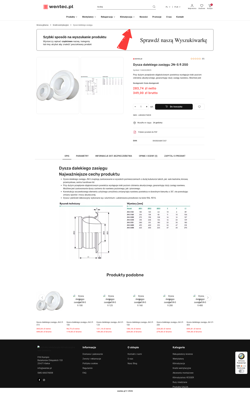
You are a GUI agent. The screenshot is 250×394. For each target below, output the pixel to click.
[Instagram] (44, 380)
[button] (57, 85)
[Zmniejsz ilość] (135, 106)
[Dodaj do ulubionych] (199, 107)
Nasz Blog (132, 363)
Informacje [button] (89, 347)
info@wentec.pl (45, 368)
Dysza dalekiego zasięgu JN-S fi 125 (109, 323)
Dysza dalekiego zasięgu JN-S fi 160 (140, 323)
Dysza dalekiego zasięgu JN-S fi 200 (170, 323)
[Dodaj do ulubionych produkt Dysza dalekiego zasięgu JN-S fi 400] (211, 286)
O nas (130, 359)
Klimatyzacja (179, 363)
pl (167, 7)
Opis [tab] (67, 156)
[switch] (241, 371)
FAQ (84, 373)
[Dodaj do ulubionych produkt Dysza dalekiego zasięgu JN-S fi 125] (120, 286)
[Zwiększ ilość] (147, 106)
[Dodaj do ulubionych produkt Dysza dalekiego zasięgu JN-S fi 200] (180, 286)
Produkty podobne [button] (125, 274)
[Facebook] (39, 380)
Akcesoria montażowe (183, 373)
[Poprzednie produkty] (42, 297)
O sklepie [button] (133, 347)
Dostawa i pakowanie (93, 354)
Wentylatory (178, 359)
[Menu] (245, 353)
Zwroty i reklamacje (92, 359)
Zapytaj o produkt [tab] (175, 156)
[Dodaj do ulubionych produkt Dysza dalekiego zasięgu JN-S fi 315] (60, 286)
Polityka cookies (90, 363)
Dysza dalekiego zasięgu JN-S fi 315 (49, 323)
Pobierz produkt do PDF (147, 132)
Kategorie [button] (179, 347)
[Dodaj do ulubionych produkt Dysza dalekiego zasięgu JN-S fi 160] (150, 286)
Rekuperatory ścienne (183, 354)
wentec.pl (121, 391)
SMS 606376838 (45, 373)
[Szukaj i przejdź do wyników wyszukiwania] (154, 7)
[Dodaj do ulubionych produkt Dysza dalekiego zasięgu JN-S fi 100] (90, 286)
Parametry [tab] (82, 156)
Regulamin (88, 368)
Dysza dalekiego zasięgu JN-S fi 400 (200, 323)
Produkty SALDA (180, 387)
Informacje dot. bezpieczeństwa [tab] (113, 156)
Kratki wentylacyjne (182, 368)
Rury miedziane (180, 382)
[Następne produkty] (207, 297)
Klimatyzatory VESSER (183, 377)
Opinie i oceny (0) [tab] (148, 156)
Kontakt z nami (135, 354)
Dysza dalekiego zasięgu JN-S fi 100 (80, 323)
